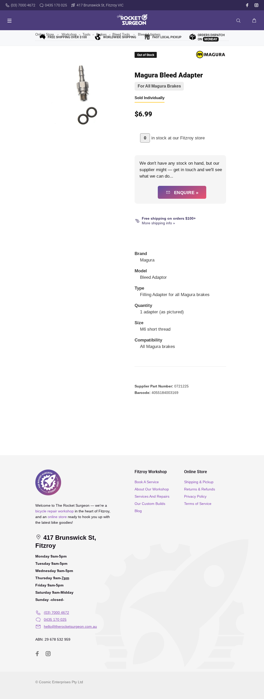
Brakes (101, 34)
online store (57, 517)
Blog (138, 511)
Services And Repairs (152, 496)
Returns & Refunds (199, 489)
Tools (86, 34)
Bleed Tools (121, 34)
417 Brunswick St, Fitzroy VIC (100, 5)
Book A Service (147, 482)
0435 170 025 (56, 5)
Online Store (44, 34)
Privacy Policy (195, 496)
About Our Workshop (152, 489)
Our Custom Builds (150, 504)
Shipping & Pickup (198, 482)
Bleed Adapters (149, 34)
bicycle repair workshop (54, 511)
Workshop (69, 34)
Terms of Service (197, 504)
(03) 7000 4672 (23, 5)
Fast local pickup (167, 37)
